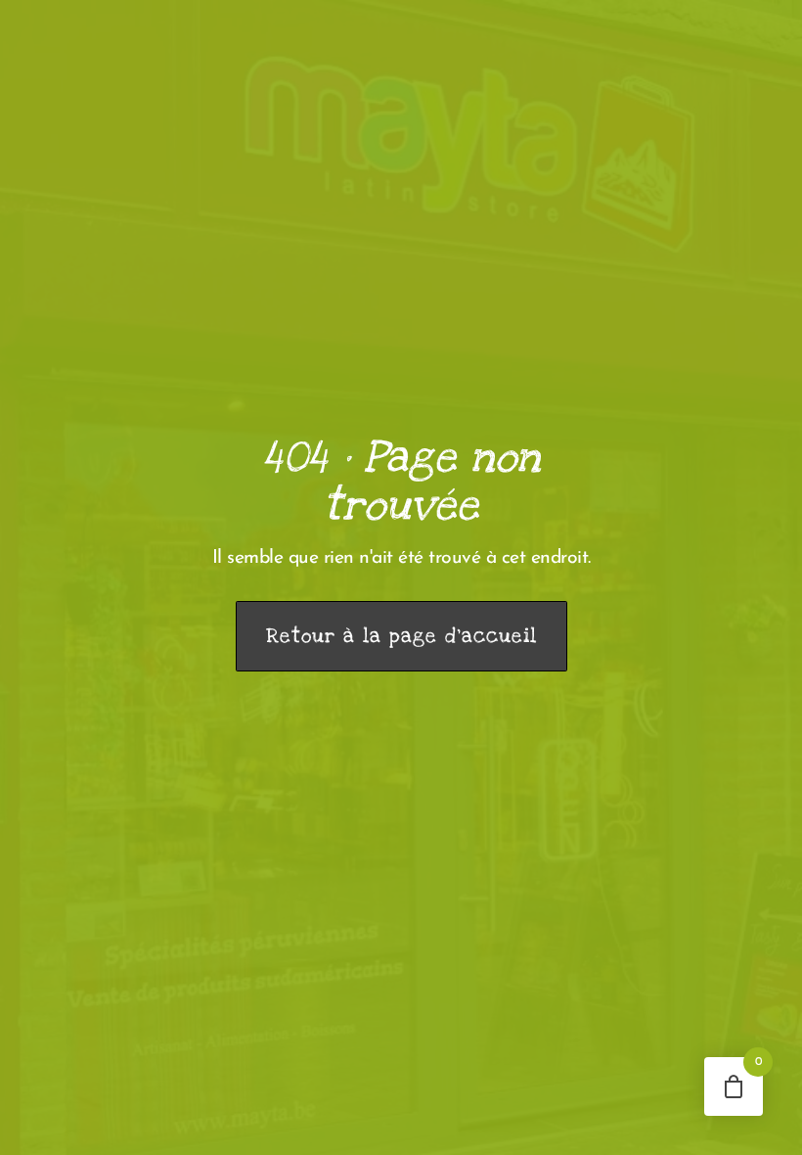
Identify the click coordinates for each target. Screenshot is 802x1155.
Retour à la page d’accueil (401, 636)
